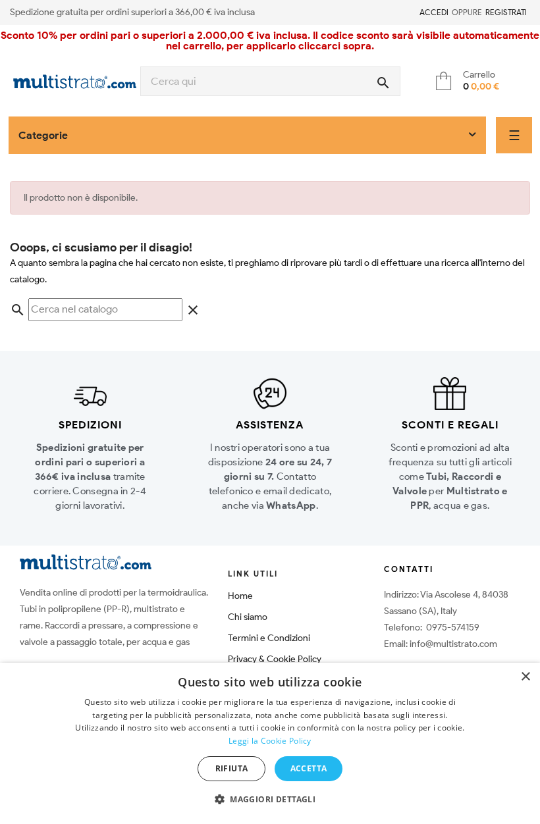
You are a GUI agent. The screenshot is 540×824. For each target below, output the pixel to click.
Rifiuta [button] (231, 768)
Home (240, 596)
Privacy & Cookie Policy (274, 659)
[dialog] (270, 743)
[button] (270, 799)
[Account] (411, 12)
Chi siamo (247, 617)
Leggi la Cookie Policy (270, 740)
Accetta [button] (308, 768)
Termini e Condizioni (269, 638)
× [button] (525, 677)
